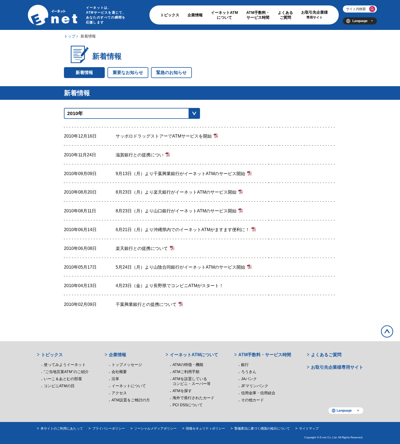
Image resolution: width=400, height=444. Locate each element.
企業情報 (195, 15)
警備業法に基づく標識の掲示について (262, 428)
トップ (69, 36)
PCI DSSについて (188, 405)
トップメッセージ (127, 364)
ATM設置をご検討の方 (131, 400)
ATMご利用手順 (186, 372)
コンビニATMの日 (59, 386)
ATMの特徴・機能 (188, 364)
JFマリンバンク (254, 386)
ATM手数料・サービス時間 (258, 15)
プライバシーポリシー (108, 428)
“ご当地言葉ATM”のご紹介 (66, 372)
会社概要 (119, 372)
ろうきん (248, 372)
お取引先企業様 (314, 14)
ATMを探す (182, 391)
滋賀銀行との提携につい (140, 155)
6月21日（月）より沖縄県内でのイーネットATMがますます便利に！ (183, 229)
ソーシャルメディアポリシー (155, 428)
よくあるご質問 (285, 15)
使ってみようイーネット (65, 364)
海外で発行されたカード (193, 398)
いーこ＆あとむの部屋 (63, 379)
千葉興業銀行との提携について (146, 304)
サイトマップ (309, 428)
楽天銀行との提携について (142, 248)
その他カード (252, 400)
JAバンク (249, 379)
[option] (200, 211)
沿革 (115, 379)
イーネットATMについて (224, 15)
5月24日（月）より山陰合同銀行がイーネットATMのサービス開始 (180, 267)
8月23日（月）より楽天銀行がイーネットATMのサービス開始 (176, 192)
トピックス (169, 15)
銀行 (245, 364)
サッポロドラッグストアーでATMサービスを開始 (164, 136)
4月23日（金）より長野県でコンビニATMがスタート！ (169, 285)
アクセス (119, 393)
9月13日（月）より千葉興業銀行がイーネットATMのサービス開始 (180, 173)
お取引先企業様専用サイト (337, 367)
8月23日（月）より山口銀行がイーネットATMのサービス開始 (176, 211)
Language (360, 21)
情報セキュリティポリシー (205, 428)
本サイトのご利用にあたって (62, 428)
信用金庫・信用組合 (258, 393)
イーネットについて (129, 386)
